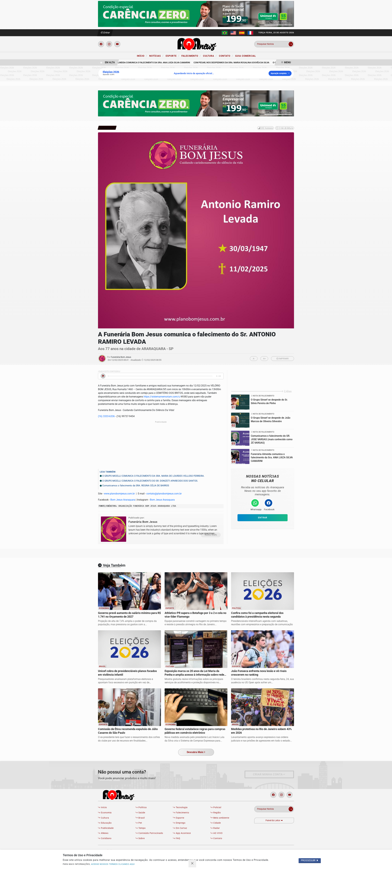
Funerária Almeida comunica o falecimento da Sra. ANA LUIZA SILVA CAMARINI (135, 62)
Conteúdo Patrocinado (150, 833)
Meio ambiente (221, 818)
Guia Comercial (245, 56)
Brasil (141, 818)
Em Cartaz (181, 828)
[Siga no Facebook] (101, 44)
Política (142, 807)
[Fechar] (192, 863)
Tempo (142, 828)
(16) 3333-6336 (106, 416)
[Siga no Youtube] (117, 44)
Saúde (141, 812)
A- (254, 358)
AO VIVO (218, 833)
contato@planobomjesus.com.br (164, 493)
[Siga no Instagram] (109, 44)
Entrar (106, 32)
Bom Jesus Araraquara (122, 499)
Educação (106, 823)
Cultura (210, 55)
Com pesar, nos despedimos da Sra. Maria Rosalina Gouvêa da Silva (219, 62)
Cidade (217, 823)
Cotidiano (105, 838)
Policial (217, 807)
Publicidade (107, 828)
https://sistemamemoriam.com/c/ (162, 396)
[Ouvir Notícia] (103, 376)
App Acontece (183, 833)
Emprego (180, 823)
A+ (264, 358)
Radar (216, 828)
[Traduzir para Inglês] (233, 32)
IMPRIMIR (284, 358)
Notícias (156, 55)
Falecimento (191, 55)
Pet (140, 823)
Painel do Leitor (273, 820)
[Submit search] (291, 44)
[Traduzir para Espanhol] (241, 32)
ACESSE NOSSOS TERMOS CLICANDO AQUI (113, 864)
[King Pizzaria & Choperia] (196, 13)
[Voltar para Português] (224, 32)
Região (217, 812)
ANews (104, 833)
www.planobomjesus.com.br (119, 493)
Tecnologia (181, 807)
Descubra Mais (195, 752)
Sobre (141, 838)
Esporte (172, 55)
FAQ (177, 838)
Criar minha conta (268, 774)
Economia (106, 812)
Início (142, 55)
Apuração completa (278, 73)
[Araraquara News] (196, 43)
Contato (226, 55)
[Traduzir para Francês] (250, 32)
